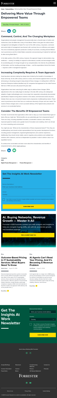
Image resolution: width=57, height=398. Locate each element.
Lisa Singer (32, 268)
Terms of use (10, 391)
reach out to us (21, 146)
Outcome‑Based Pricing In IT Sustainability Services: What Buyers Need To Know (14, 261)
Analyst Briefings (5, 365)
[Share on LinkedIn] (9, 31)
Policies (32, 369)
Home (2, 9)
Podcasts (46, 369)
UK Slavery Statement (35, 371)
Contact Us (47, 365)
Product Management (25, 163)
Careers (17, 369)
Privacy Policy (28, 391)
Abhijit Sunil (4, 268)
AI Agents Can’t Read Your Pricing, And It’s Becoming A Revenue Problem (41, 261)
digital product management (8, 163)
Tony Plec (6, 24)
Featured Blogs (9, 9)
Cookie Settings (46, 391)
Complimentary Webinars (34, 365)
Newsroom (18, 365)
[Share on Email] (14, 31)
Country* (5, 192)
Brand (16, 371)
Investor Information (6, 369)
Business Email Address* (8, 184)
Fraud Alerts (4, 371)
